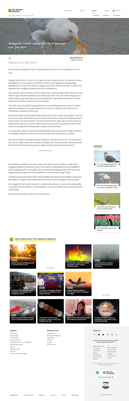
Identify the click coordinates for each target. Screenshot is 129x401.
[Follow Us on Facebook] (94, 335)
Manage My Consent (16, 344)
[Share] (9, 58)
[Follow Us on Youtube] (103, 335)
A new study (71, 83)
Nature (19, 16)
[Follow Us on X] (116, 335)
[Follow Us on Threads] (112, 335)
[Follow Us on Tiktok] (107, 335)
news (13, 16)
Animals (25, 16)
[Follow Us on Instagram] (99, 335)
